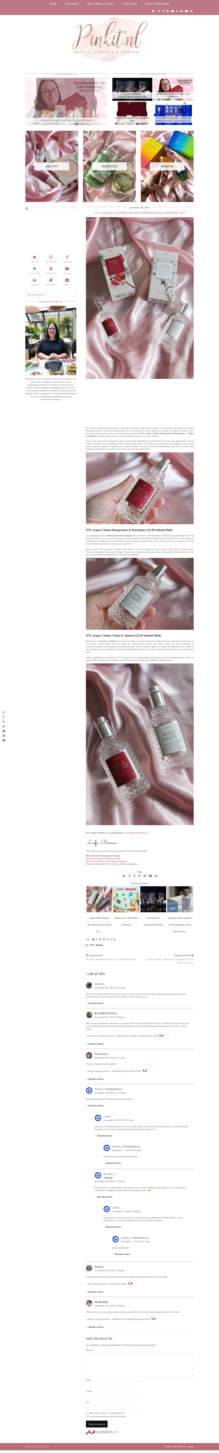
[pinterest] (167, 11)
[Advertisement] (140, 402)
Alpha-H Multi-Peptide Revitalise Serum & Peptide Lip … (99, 924)
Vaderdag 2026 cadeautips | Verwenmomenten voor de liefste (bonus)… (180, 924)
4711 (91, 945)
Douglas (132, 832)
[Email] (186, 11)
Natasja (101, 1054)
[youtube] (172, 11)
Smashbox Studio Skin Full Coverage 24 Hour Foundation (112, 863)
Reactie (90, 1350)
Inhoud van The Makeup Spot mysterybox (131, 1318)
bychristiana (106, 1013)
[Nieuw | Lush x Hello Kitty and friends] (126, 899)
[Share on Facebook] (96, 939)
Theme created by (180, 1447)
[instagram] (159, 11)
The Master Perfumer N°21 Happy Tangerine (106, 861)
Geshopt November (118, 1283)
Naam (88, 1380)
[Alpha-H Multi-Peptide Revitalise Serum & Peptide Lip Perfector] (99, 899)
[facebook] (163, 11)
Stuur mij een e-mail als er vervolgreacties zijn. (107, 1413)
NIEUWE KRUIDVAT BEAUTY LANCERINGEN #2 (111, 957)
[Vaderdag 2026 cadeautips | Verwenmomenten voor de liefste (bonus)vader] (180, 899)
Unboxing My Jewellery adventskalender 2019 (137, 1035)
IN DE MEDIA (130, 3)
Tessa (99, 1267)
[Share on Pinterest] (104, 939)
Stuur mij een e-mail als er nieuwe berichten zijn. (107, 1416)
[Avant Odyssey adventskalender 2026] (153, 899)
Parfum (99, 945)
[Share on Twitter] (100, 939)
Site (87, 1402)
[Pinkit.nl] (109, 33)
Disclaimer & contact (100, 3)
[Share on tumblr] (107, 939)
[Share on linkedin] (114, 939)
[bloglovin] (177, 11)
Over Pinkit (72, 3)
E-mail (89, 1391)
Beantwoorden (96, 1003)
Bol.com (124, 832)
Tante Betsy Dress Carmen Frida (126, 1070)
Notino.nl (143, 832)
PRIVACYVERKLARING (157, 3)
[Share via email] (93, 939)
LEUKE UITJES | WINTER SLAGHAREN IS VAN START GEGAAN (170, 959)
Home (53, 3)
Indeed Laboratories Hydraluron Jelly (103, 858)
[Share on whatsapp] (111, 939)
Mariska (102, 1302)
